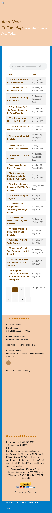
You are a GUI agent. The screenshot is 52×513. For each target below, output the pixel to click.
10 (22, 300)
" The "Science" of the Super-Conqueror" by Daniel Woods (17, 110)
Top (8, 508)
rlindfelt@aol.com (20, 339)
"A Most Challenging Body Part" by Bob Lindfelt (18, 232)
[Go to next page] (28, 299)
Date (34, 74)
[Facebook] (8, 362)
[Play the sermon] (8, 80)
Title (9, 74)
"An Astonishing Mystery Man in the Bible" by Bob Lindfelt (17, 176)
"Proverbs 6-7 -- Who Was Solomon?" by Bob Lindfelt (18, 251)
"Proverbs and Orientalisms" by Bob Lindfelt (17, 221)
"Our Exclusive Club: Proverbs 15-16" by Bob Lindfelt (18, 187)
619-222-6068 (19, 336)
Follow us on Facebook (26, 492)
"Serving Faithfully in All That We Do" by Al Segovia (18, 262)
